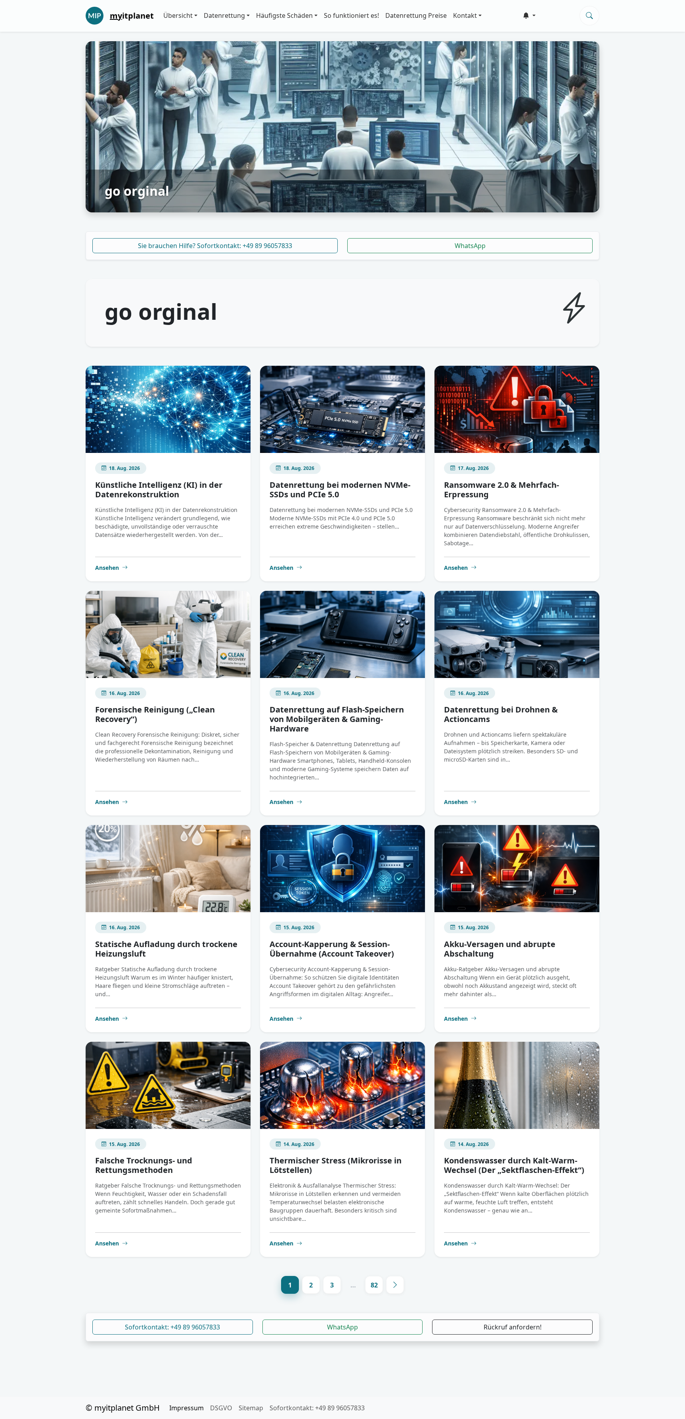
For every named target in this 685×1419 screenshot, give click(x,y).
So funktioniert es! (351, 15)
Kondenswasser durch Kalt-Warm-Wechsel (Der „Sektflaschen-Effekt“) (514, 1165)
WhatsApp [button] (342, 1327)
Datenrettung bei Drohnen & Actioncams (501, 714)
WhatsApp (470, 245)
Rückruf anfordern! (512, 1327)
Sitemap (251, 1408)
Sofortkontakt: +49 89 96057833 (172, 1327)
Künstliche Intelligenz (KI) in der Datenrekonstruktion (158, 489)
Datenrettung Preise (416, 15)
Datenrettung (224, 15)
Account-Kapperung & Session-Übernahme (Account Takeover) (332, 949)
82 (374, 1285)
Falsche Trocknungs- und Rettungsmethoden (143, 1165)
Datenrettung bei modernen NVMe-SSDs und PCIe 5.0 (340, 489)
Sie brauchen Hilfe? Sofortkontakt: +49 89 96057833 (215, 245)
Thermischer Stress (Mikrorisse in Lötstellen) (336, 1165)
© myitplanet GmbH (123, 1407)
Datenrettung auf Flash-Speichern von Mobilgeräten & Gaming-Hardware (337, 719)
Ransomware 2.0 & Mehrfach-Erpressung (501, 489)
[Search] (589, 15)
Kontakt (465, 15)
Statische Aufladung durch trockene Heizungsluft (166, 949)
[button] (529, 15)
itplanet (132, 15)
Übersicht (178, 15)
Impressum (186, 1408)
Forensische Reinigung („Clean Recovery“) (155, 714)
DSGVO (221, 1408)
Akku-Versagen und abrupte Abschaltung (499, 949)
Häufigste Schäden (284, 15)
